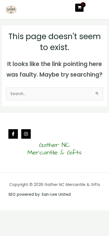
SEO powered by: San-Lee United (39, 194)
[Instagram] (26, 134)
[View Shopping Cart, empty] (79, 8)
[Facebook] (13, 134)
